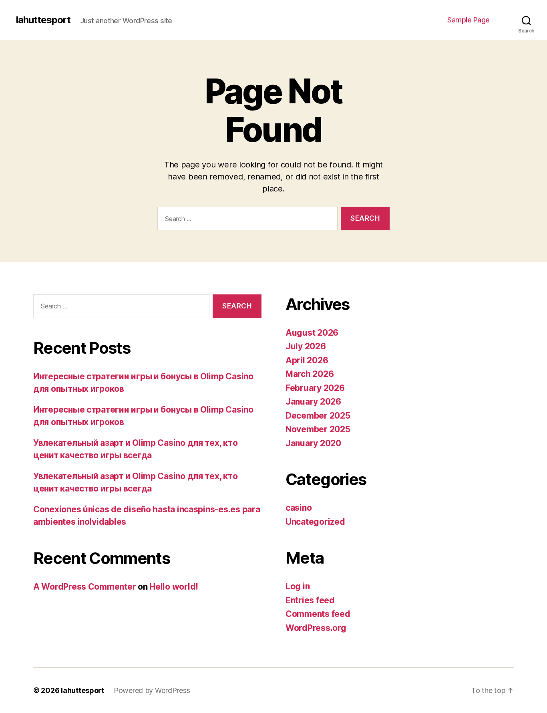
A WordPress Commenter (84, 587)
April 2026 (307, 360)
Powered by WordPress (152, 690)
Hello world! (173, 587)
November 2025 (318, 429)
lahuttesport (43, 20)
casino (299, 508)
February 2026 (315, 388)
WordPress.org (316, 628)
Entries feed (310, 600)
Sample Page (468, 20)
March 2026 (310, 374)
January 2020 (313, 443)
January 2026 (313, 402)
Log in (298, 586)
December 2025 (318, 416)
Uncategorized (315, 522)
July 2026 (306, 346)
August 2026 (312, 333)
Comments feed (318, 614)
